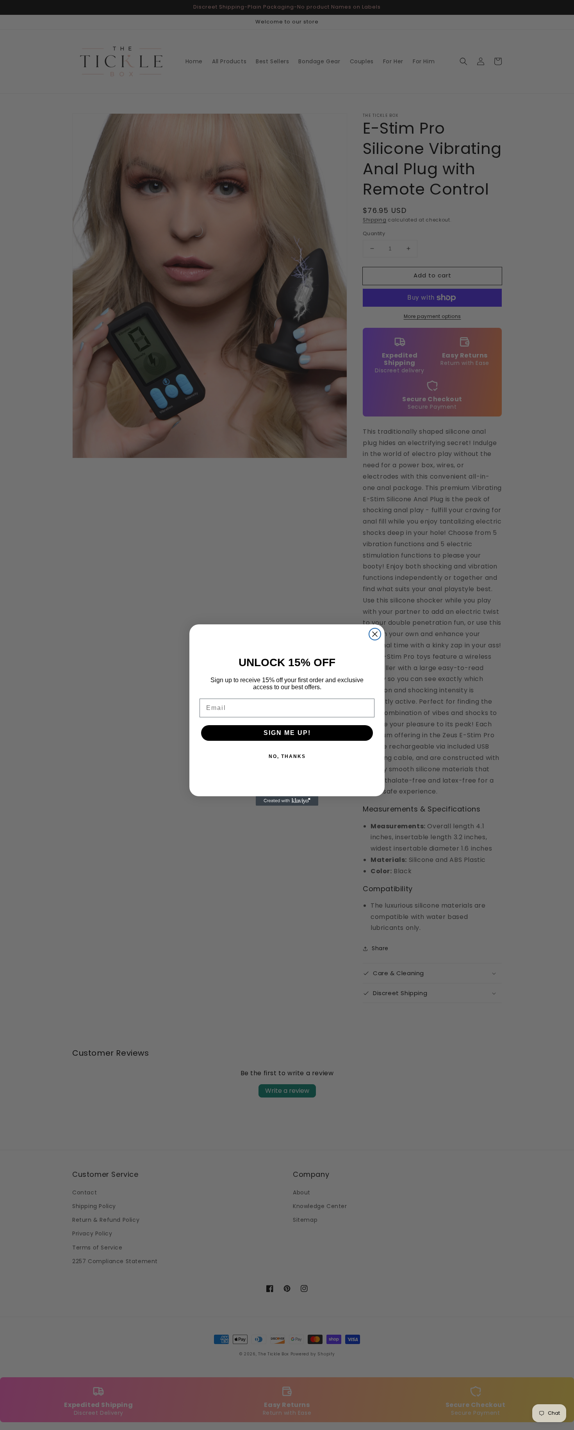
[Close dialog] (375, 634)
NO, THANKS (287, 756)
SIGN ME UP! (287, 732)
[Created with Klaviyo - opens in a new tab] (287, 801)
